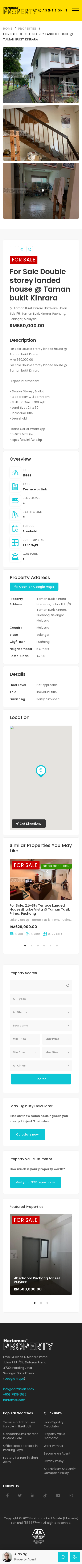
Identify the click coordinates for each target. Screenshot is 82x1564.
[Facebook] (7, 1495)
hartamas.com (14, 1400)
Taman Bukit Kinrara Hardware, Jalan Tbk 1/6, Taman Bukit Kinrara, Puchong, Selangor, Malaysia (38, 313)
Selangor (43, 635)
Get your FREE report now (35, 1182)
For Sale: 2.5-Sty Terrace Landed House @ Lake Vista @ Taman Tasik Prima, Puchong (40, 909)
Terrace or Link (35, 489)
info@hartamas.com (18, 1389)
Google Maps (14, 1379)
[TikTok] (45, 1495)
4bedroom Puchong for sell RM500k (37, 1280)
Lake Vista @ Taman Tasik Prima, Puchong (42, 920)
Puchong (43, 642)
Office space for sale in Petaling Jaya (20, 1448)
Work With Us (53, 1446)
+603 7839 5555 (14, 1394)
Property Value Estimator (54, 1436)
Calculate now (27, 1134)
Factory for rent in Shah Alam (20, 1460)
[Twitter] (20, 1495)
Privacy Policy (53, 1461)
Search (41, 1079)
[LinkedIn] (32, 1495)
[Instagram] (71, 1495)
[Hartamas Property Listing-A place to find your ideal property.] (20, 10)
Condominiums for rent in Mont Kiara (20, 1436)
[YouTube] (58, 1495)
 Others (43, 649)
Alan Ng (20, 1554)
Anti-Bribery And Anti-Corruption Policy (60, 1471)
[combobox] (41, 999)
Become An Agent (57, 1453)
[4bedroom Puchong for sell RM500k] (41, 1254)
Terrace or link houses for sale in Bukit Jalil (19, 1424)
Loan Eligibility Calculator (53, 1424)
